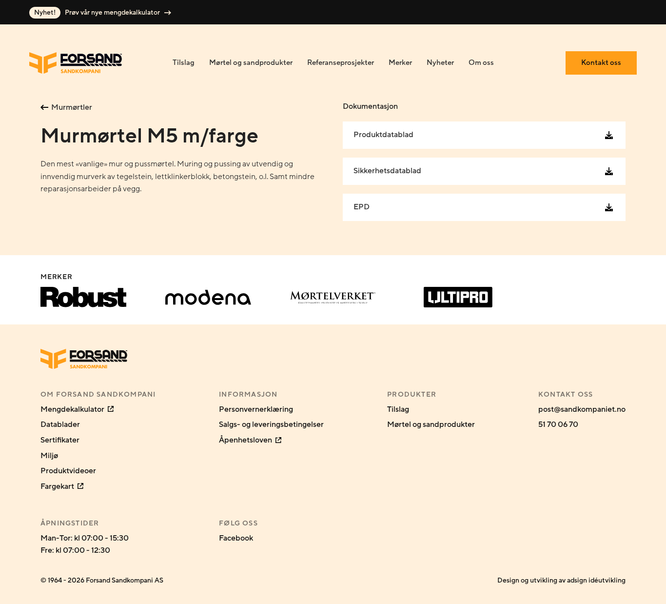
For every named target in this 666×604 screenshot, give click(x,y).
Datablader (60, 424)
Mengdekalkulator (73, 409)
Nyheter (440, 62)
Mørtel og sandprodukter (251, 62)
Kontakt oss (601, 62)
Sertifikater (59, 440)
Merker (400, 62)
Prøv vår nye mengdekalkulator (97, 12)
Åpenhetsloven (246, 440)
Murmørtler (71, 107)
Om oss (481, 62)
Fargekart (58, 486)
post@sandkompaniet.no (582, 409)
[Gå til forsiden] (75, 63)
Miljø (49, 456)
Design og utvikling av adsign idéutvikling (561, 580)
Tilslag (184, 62)
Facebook (236, 538)
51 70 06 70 (558, 424)
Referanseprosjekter (340, 62)
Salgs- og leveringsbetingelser (271, 424)
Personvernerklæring (256, 409)
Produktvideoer (68, 471)
